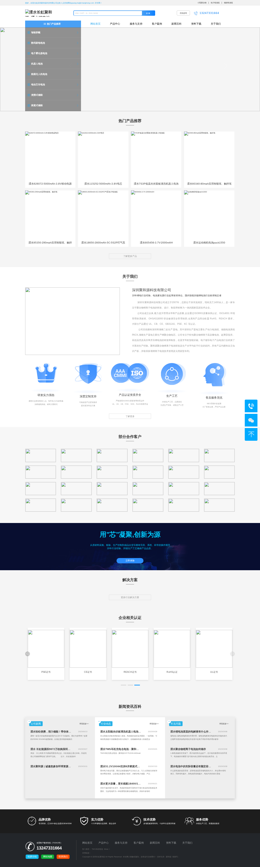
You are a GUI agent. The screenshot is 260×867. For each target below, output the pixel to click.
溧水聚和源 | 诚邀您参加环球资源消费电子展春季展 (59, 766)
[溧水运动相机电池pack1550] (209, 214)
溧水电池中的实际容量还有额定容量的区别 (194, 766)
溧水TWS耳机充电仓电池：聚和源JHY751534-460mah (132, 749)
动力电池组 (215, 3)
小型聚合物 (202, 3)
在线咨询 (183, 13)
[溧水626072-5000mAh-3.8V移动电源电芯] (50, 156)
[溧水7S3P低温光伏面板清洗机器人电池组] (156, 156)
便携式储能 (37, 95)
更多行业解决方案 (130, 597)
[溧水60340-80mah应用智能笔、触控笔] (209, 156)
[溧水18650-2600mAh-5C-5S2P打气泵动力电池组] (103, 214)
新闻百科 (176, 23)
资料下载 (196, 23)
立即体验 (130, 560)
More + (107, 849)
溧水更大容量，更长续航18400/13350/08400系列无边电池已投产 (137, 783)
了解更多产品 (130, 256)
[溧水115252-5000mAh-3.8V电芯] (103, 156)
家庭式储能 (37, 105)
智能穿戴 (35, 32)
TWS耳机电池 (97, 849)
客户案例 (157, 23)
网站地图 (47, 856)
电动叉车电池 (38, 84)
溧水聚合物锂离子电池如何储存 (188, 749)
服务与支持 (136, 23)
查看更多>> (84, 724)
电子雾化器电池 (39, 53)
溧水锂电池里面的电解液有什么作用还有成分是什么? (200, 731)
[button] (232, 653)
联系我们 (63, 856)
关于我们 (216, 23)
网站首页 (95, 23)
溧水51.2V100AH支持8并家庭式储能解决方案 (126, 766)
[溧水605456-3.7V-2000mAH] (156, 214)
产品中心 (115, 23)
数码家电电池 (38, 43)
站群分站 (32, 856)
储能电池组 (228, 3)
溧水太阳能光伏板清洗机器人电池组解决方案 (125, 731)
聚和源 (168, 857)
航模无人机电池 (39, 74)
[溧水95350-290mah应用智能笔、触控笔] (50, 214)
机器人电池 (37, 63)
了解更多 (130, 416)
